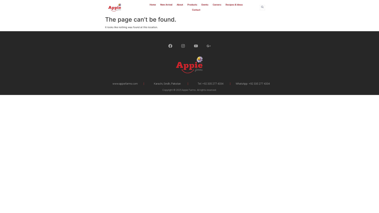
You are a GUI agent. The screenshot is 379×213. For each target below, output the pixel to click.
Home (153, 4)
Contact (196, 10)
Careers (217, 4)
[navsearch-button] (262, 7)
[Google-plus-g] (208, 46)
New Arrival (166, 4)
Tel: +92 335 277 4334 (210, 83)
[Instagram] (183, 46)
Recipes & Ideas (234, 4)
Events (204, 4)
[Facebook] (170, 46)
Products (192, 4)
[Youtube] (196, 46)
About (180, 4)
